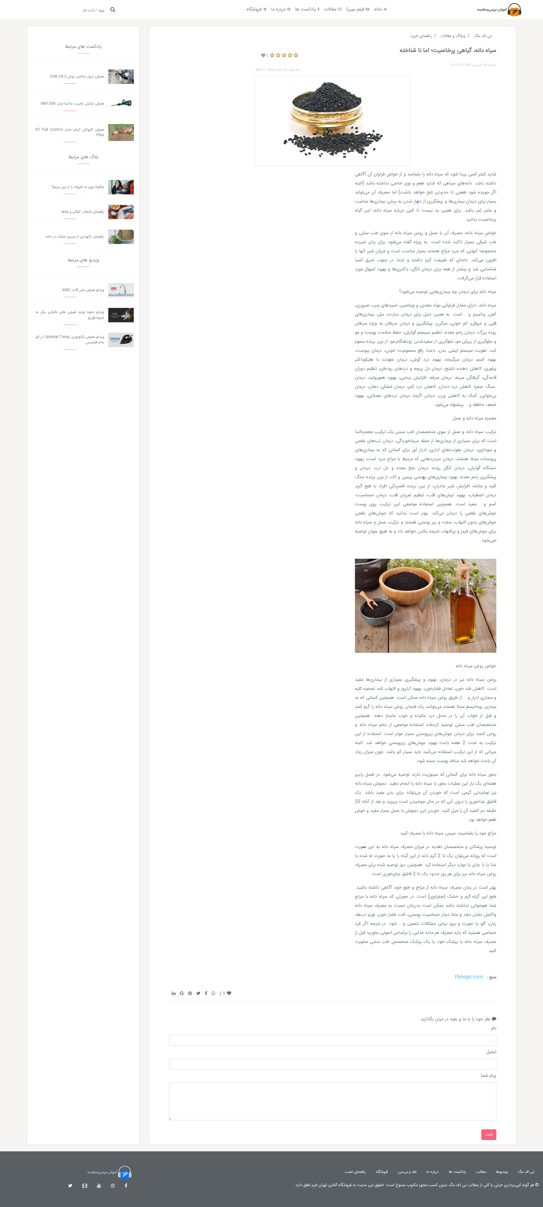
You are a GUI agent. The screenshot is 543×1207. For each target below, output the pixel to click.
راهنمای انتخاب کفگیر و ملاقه (82, 212)
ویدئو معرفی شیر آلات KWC (83, 290)
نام (493, 1028)
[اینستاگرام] (113, 1186)
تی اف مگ (526, 1172)
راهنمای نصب (355, 1172)
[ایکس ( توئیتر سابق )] (70, 1186)
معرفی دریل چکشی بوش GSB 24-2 (77, 77)
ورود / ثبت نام (93, 11)
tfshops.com (468, 977)
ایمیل (491, 1052)
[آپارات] (84, 1186)
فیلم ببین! (356, 9)
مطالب (481, 1172)
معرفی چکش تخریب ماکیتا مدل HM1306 (72, 104)
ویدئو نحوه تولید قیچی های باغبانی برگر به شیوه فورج (70, 315)
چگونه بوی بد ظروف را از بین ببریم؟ (77, 187)
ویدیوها (502, 1172)
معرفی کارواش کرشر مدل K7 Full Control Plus (70, 132)
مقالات (331, 9)
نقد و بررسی (407, 1172)
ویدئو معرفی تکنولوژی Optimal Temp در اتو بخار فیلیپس (70, 339)
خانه (378, 9)
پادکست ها (306, 9)
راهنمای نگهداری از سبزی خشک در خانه (75, 237)
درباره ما (279, 9)
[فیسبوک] (126, 1186)
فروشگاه (255, 9)
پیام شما (488, 1076)
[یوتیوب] (99, 1186)
